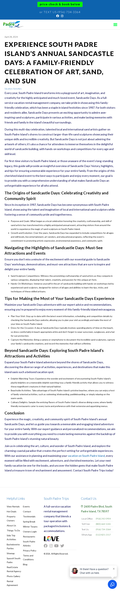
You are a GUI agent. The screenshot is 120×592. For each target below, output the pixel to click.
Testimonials (29, 516)
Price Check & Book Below (60, 4)
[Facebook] (57, 16)
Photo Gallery (13, 576)
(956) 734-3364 (103, 529)
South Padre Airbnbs (29, 543)
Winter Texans (30, 526)
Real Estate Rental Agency (14, 569)
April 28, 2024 (11, 36)
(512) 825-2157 (103, 534)
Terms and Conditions (28, 557)
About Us (11, 525)
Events (26, 506)
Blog (25, 564)
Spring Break (29, 521)
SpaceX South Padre (13, 560)
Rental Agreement (12, 583)
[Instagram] (62, 16)
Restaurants (29, 536)
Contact (27, 511)
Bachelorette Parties (13, 546)
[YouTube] (57, 546)
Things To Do (13, 530)
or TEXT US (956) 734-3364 (60, 12)
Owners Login (30, 531)
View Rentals (13, 506)
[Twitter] (63, 546)
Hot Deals (11, 511)
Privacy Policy (29, 550)
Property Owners (11, 518)
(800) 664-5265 (103, 524)
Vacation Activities (13, 88)
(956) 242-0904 (103, 518)
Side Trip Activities (11, 537)
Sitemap (11, 553)
